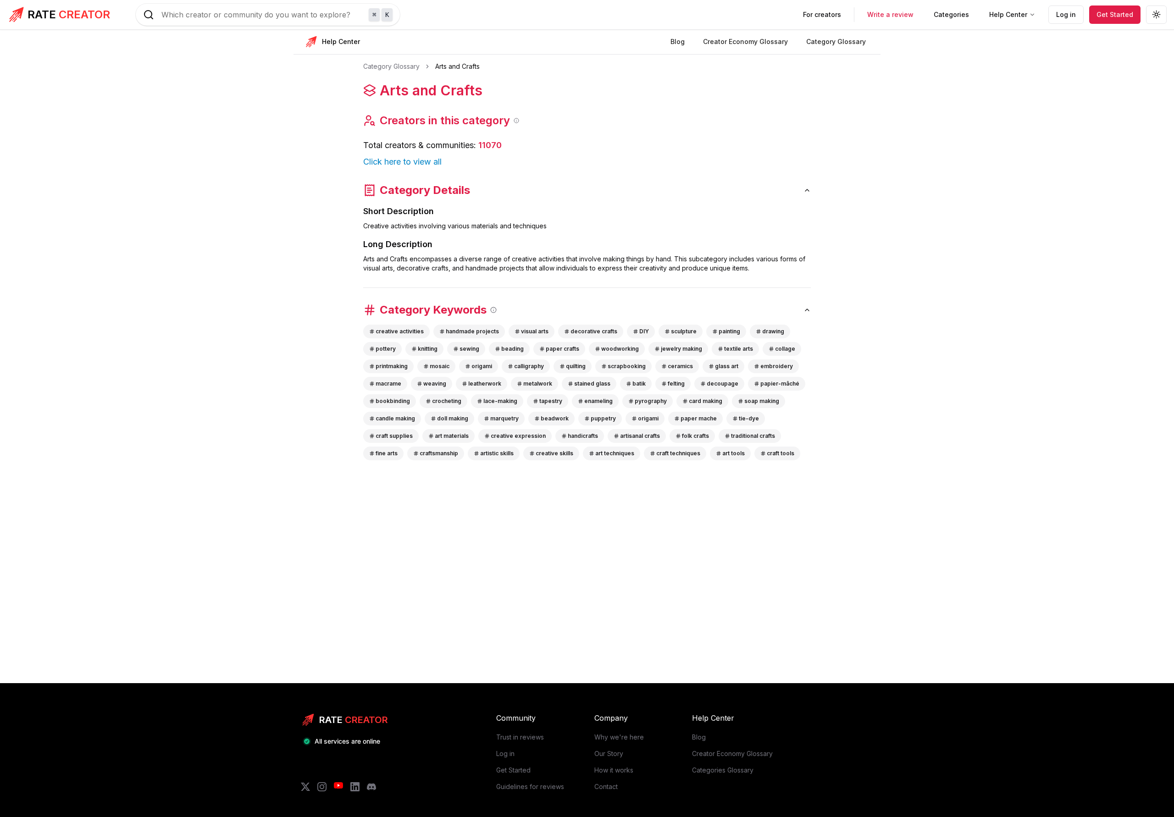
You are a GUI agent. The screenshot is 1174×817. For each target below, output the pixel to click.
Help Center (1008, 14)
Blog (699, 737)
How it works (613, 770)
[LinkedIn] (355, 786)
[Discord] (371, 786)
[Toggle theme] (1156, 15)
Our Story (608, 753)
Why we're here (619, 737)
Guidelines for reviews (530, 786)
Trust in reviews (520, 737)
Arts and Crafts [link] (457, 66)
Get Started (1114, 14)
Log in (1066, 14)
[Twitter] (305, 786)
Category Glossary (391, 66)
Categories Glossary (722, 770)
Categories (951, 14)
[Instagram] (322, 786)
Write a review (890, 14)
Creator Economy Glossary (732, 753)
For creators (822, 14)
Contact (606, 786)
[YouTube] (338, 786)
